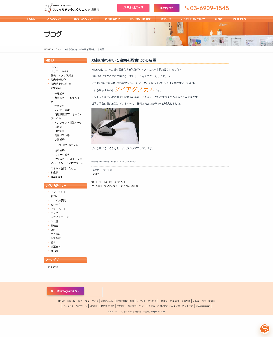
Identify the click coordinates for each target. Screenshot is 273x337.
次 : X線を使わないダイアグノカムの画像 (114, 186)
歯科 (53, 242)
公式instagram (203, 306)
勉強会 (54, 225)
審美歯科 (174, 301)
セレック (56, 204)
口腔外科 (60, 131)
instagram (239, 19)
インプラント (58, 192)
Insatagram (166, 7)
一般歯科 (60, 93)
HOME (31, 19)
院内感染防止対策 (140, 19)
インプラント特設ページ (68, 122)
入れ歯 (54, 221)
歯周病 (58, 126)
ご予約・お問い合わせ (193, 19)
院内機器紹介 (112, 19)
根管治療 (56, 238)
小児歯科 (60, 139)
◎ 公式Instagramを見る (65, 291)
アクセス (150, 306)
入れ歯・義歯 (62, 110)
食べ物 (54, 251)
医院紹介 (71, 301)
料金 (141, 306)
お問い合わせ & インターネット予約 (175, 306)
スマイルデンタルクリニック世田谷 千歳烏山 (132, 312)
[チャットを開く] (265, 329)
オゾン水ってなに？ (147, 301)
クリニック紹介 (56, 19)
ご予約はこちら (133, 7)
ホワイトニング (59, 217)
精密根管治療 (62, 135)
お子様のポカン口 (68, 145)
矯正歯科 (60, 150)
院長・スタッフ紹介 (84, 19)
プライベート (58, 208)
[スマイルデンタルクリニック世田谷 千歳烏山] (73, 8)
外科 (53, 230)
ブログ (58, 49)
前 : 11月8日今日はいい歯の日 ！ (110, 182)
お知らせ (56, 196)
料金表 (219, 19)
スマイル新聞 (58, 200)
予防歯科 (60, 106)
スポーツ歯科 (62, 154)
